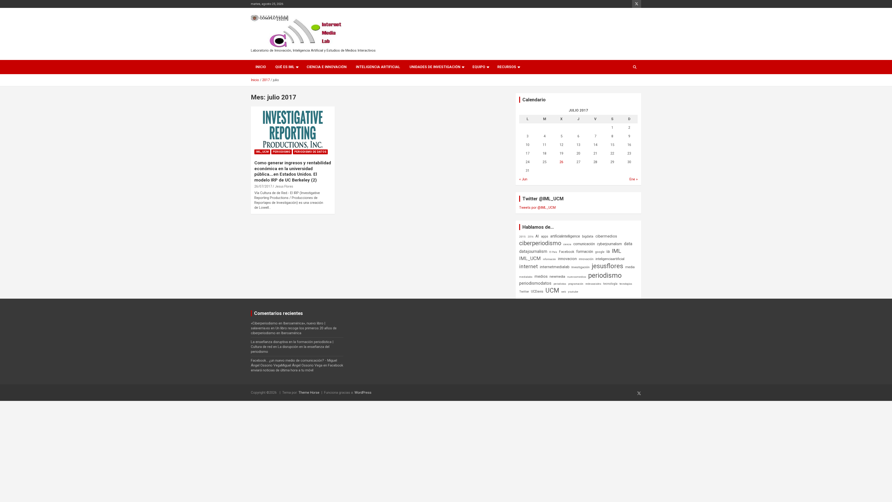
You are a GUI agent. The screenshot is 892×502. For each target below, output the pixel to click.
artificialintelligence (565, 236)
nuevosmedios (576, 276)
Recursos (506, 67)
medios (541, 276)
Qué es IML (285, 67)
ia (608, 251)
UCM (552, 290)
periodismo (605, 275)
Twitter (524, 291)
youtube (573, 291)
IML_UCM (262, 151)
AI (537, 236)
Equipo (478, 67)
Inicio (261, 67)
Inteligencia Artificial (378, 67)
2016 (530, 236)
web (563, 291)
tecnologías (626, 283)
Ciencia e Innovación (327, 67)
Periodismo (281, 151)
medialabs (525, 276)
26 (561, 162)
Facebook (566, 252)
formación (584, 251)
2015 (522, 236)
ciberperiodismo (540, 243)
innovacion (567, 258)
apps (544, 236)
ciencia (567, 244)
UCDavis (537, 291)
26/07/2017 (263, 186)
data (628, 243)
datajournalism (533, 251)
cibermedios (606, 236)
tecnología (610, 283)
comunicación (584, 244)
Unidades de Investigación (435, 67)
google (599, 252)
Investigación (580, 267)
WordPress (362, 392)
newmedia (557, 276)
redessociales (593, 283)
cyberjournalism (609, 244)
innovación (586, 259)
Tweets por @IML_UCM (537, 207)
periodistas (560, 283)
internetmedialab (554, 266)
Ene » (634, 179)
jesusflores (607, 266)
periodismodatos (535, 283)
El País (553, 252)
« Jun (523, 179)
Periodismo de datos (310, 151)
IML (616, 251)
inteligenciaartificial (610, 259)
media (630, 267)
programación (575, 283)
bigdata (587, 236)
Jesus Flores (284, 186)
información (549, 259)
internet (528, 266)
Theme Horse (308, 392)
